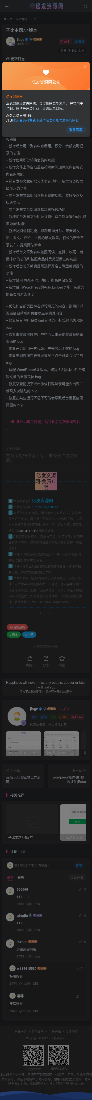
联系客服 (76, 129)
